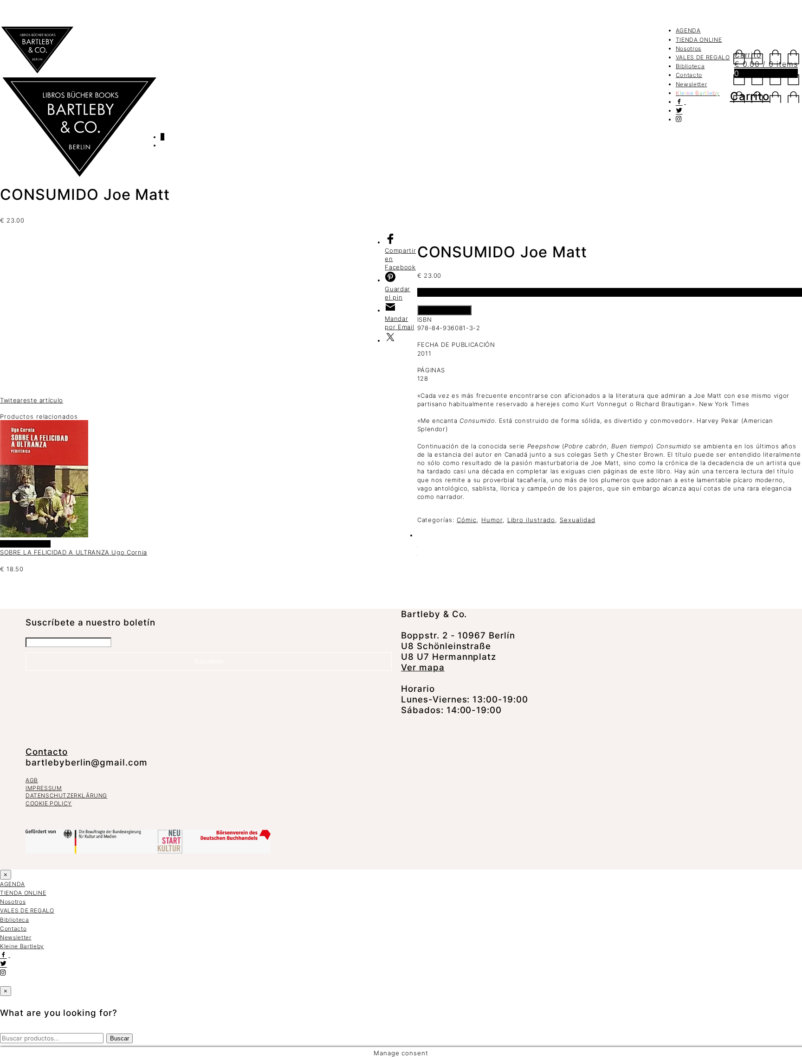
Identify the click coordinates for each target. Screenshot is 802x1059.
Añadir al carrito (444, 310)
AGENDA (688, 30)
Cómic (467, 519)
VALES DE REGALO (703, 57)
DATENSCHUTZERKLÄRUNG (66, 795)
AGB (32, 780)
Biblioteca (690, 66)
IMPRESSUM (44, 788)
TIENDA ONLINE (699, 39)
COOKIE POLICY (49, 803)
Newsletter (691, 84)
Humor (492, 519)
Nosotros (688, 48)
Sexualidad (577, 519)
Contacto (689, 74)
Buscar (119, 1038)
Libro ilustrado (531, 519)
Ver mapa (423, 667)
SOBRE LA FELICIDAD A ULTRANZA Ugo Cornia (73, 552)
